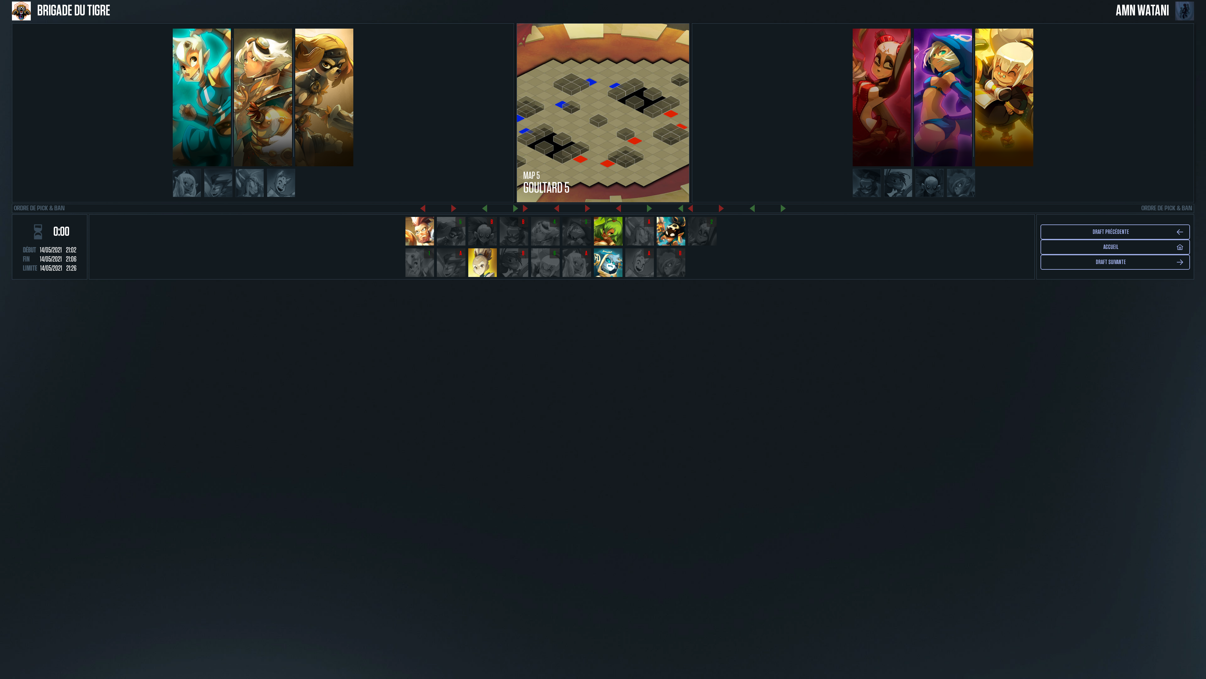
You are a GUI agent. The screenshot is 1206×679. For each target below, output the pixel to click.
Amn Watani (1142, 11)
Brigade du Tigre (73, 11)
